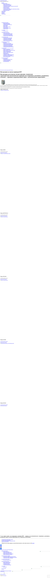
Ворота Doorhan (5, 25)
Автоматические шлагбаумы (7, 5)
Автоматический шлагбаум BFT (6, 540)
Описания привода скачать (4, 341)
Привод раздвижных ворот (7, 51)
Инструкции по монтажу (3, 152)
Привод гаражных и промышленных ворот (9, 50)
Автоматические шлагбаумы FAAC (8, 44)
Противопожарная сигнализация (7, 59)
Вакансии (3, 12)
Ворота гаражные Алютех (6, 26)
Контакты (3, 13)
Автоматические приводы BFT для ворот (7, 539)
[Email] (25, 547)
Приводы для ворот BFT (6, 49)
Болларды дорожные (6, 7)
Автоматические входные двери (7, 37)
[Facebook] (25, 545)
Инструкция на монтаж (3, 342)
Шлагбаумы (5, 42)
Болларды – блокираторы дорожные (8, 52)
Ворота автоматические (6, 23)
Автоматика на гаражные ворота (7, 55)
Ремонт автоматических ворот (7, 552)
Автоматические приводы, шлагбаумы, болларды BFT (10, 6)
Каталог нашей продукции (5, 561)
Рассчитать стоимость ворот (5, 559)
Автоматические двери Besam (7, 39)
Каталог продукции (4, 3)
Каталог (3, 569)
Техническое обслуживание (7, 9)
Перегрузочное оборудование (7, 4)
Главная (3, 2)
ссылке (33, 543)
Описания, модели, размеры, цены (8, 35)
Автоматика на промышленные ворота (8, 54)
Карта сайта (3, 566)
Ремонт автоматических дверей (7, 554)
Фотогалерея (3, 11)
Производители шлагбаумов (7, 43)
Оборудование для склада (5, 32)
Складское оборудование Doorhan (7, 33)
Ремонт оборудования (6, 10)
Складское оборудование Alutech (7, 34)
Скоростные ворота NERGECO (7, 24)
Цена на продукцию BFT (5, 541)
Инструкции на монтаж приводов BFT (5, 549)
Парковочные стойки (6, 53)
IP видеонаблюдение (6, 61)
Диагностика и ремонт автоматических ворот (9, 556)
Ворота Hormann (5, 27)
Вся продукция (4, 568)
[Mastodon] (25, 546)
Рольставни (3, 30)
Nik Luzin (5, 575)
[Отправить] (25, 548)
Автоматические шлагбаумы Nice (7, 45)
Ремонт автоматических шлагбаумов (8, 553)
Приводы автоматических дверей (7, 40)
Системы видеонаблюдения (7, 60)
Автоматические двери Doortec (7, 38)
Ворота (12, 549)
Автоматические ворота (3, 0)
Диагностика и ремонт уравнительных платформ (10, 557)
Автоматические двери (6, 563)
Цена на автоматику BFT (6, 56)
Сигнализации (5, 58)
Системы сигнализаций (6, 8)
